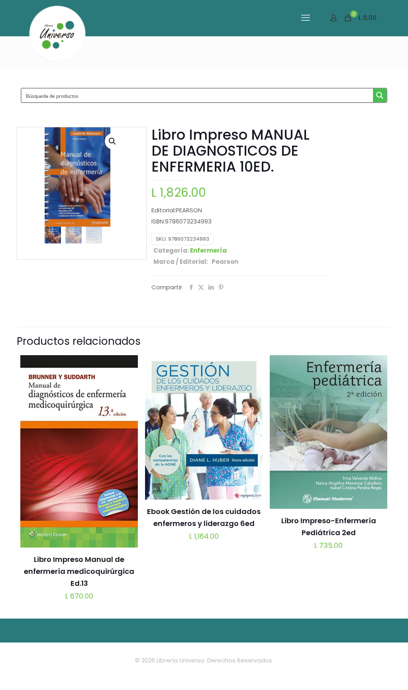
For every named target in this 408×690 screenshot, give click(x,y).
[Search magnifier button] (379, 95)
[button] (113, 141)
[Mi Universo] (57, 34)
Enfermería (208, 250)
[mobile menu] (305, 18)
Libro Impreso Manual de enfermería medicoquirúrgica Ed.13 (79, 571)
